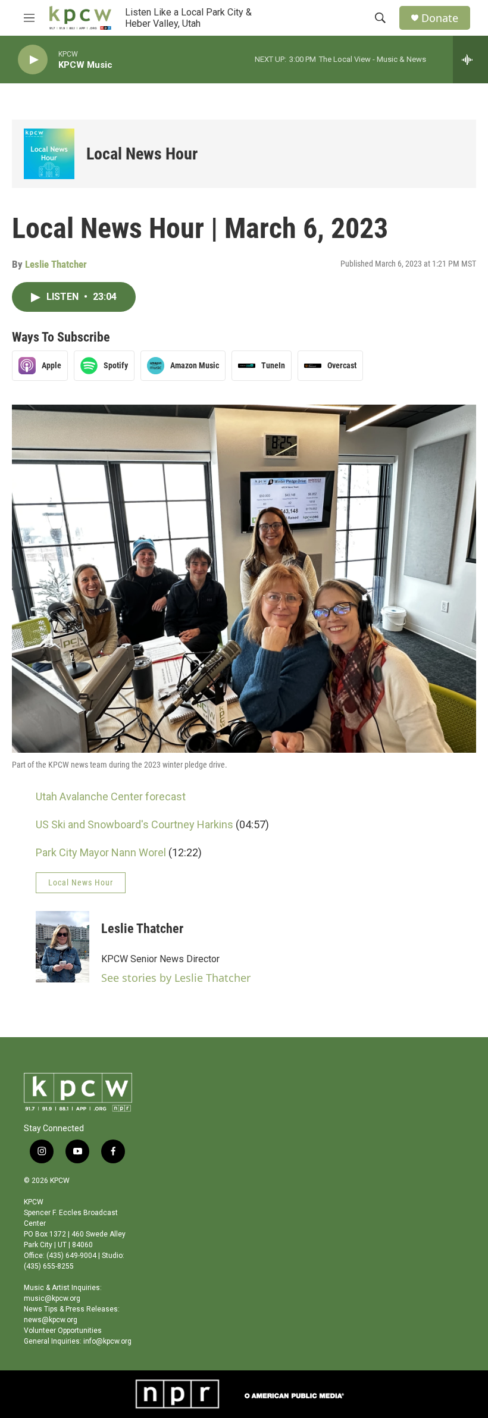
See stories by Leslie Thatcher (176, 978)
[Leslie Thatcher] (62, 946)
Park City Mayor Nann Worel (101, 852)
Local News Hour (142, 154)
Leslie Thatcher (56, 264)
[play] (32, 60)
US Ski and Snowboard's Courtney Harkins (134, 824)
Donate (439, 18)
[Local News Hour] (49, 154)
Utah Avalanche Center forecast (111, 796)
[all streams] (470, 59)
